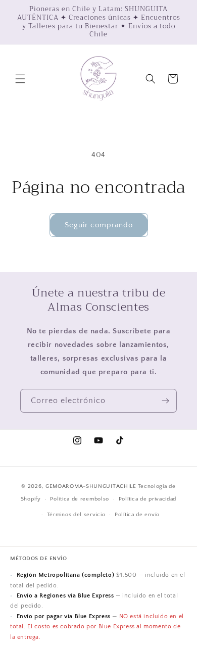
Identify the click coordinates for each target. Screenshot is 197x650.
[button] (20, 79)
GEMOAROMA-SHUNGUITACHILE (90, 486)
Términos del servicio (76, 515)
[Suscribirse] (165, 401)
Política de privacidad (147, 499)
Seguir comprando (99, 225)
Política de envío (137, 515)
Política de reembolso (79, 499)
